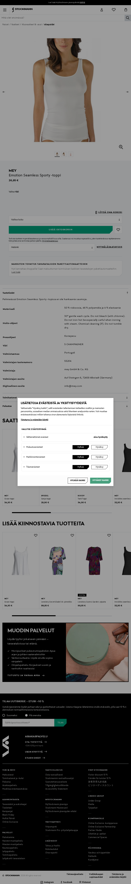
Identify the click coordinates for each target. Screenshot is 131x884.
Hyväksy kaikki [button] (100, 480)
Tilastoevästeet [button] (31, 467)
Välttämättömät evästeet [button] (35, 437)
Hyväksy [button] (99, 447)
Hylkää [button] (80, 447)
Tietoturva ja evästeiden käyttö (34, 420)
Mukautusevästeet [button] (33, 447)
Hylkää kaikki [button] (77, 480)
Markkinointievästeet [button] (34, 457)
